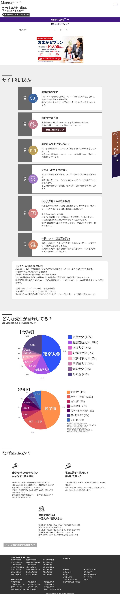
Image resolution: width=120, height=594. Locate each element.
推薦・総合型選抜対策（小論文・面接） (24, 589)
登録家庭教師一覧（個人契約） (21, 557)
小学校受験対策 (49, 587)
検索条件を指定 (57, 20)
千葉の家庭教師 (47, 572)
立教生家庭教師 (47, 565)
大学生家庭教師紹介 (90, 574)
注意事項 (86, 579)
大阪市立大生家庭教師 (33, 569)
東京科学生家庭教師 (17, 567)
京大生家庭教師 (16, 569)
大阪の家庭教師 (47, 574)
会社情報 (66, 569)
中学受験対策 (15, 582)
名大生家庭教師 (47, 569)
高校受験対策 (32, 582)
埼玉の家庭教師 (16, 574)
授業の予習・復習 (16, 587)
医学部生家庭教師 (16, 562)
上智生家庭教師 (31, 565)
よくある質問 (67, 577)
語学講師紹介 (88, 572)
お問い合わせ (67, 572)
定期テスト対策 (33, 587)
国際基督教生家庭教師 (33, 562)
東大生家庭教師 (16, 560)
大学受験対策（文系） (18, 584)
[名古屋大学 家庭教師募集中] (116, 165)
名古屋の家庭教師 (32, 574)
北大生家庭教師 (47, 562)
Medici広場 (66, 558)
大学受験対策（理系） (35, 584)
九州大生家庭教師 (48, 567)
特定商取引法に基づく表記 (72, 582)
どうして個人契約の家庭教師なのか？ (22, 545)
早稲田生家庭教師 (48, 560)
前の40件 (23, 30)
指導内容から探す (16, 579)
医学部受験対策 (49, 584)
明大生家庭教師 (31, 567)
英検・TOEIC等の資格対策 (52, 589)
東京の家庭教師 (16, 572)
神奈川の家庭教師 (32, 572)
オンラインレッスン (90, 569)
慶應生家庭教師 (31, 560)
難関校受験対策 (49, 582)
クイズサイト (88, 577)
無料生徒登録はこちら (55, 130)
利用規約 (66, 574)
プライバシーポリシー (70, 579)
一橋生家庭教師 (16, 565)
